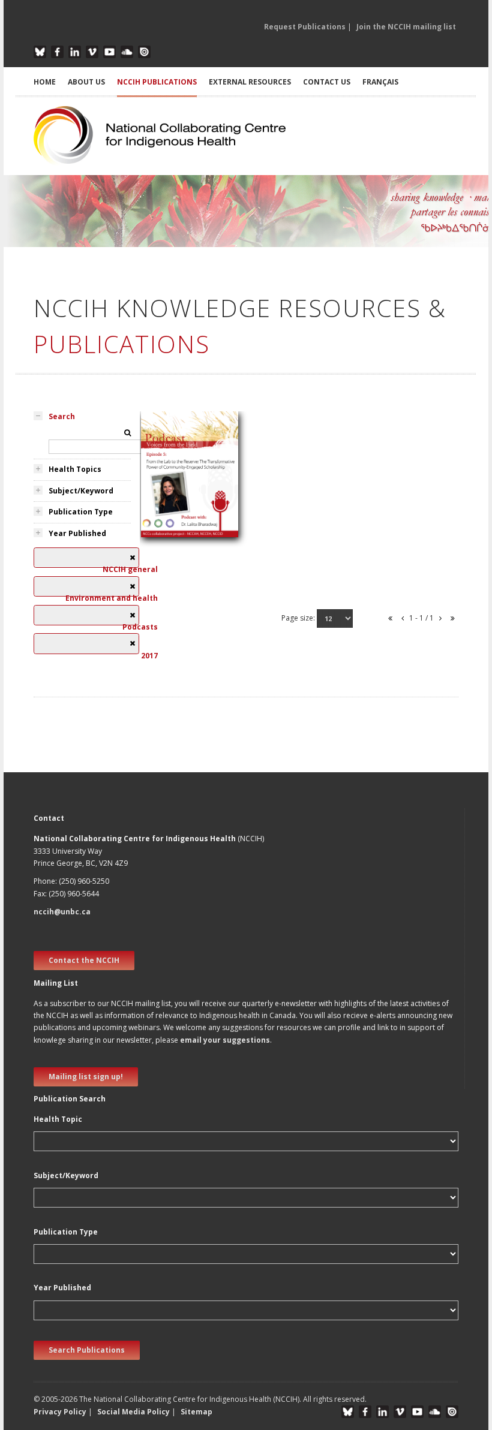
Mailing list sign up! (86, 1076)
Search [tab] (62, 416)
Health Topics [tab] (75, 469)
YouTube (109, 52)
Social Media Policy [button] (133, 1412)
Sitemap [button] (196, 1412)
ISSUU (144, 52)
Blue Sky (40, 52)
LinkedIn (74, 52)
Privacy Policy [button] (60, 1412)
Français (380, 82)
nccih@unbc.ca (62, 912)
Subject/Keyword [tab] (81, 491)
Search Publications (87, 1350)
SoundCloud (127, 52)
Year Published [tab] (77, 533)
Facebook (57, 52)
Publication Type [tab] (81, 512)
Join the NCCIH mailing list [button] (406, 27)
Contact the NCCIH (84, 960)
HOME (45, 82)
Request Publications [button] (305, 27)
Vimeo (92, 52)
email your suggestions (225, 1040)
